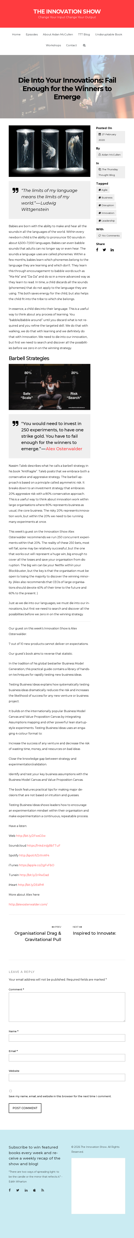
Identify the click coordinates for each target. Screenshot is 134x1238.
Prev (58, 927)
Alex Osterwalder (64, 448)
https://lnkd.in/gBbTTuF (43, 845)
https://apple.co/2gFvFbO (36, 865)
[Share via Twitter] (104, 250)
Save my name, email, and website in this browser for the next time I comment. (60, 1096)
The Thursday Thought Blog (108, 172)
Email (13, 1051)
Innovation (108, 213)
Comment (16, 989)
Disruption (108, 205)
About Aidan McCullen (58, 34)
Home (16, 34)
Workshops (53, 45)
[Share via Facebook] (97, 250)
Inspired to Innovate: (94, 933)
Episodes (32, 34)
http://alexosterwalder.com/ (28, 904)
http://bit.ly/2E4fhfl (31, 885)
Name (13, 1031)
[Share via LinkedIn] (112, 250)
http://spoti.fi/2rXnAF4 (34, 855)
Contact (71, 45)
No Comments (111, 235)
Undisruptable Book (108, 34)
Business (107, 197)
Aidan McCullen (111, 154)
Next (76, 927)
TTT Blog (84, 34)
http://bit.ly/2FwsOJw (31, 835)
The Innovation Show (67, 11)
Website (14, 1071)
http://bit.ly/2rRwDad (34, 875)
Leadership (108, 220)
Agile (104, 189)
